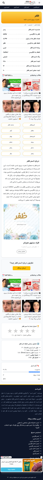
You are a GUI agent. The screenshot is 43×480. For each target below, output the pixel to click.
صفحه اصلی (37, 25)
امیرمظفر (32, 125)
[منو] (39, 3)
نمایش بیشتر (21, 252)
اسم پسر (30, 25)
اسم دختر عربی (34, 448)
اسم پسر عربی (34, 441)
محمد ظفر (11, 125)
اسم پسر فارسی (34, 446)
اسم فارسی (36, 7)
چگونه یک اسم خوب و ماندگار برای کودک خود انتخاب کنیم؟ (21, 426)
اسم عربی (6, 7)
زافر (11, 154)
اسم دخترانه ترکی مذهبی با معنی (28, 423)
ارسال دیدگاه (21, 268)
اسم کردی (16, 7)
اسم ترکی (26, 7)
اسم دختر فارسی (33, 443)
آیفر (11, 131)
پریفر (32, 142)
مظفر (32, 131)
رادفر (10, 148)
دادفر (32, 148)
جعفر (10, 142)
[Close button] (41, 457)
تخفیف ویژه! (11, 469)
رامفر (32, 154)
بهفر (11, 136)
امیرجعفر (32, 136)
